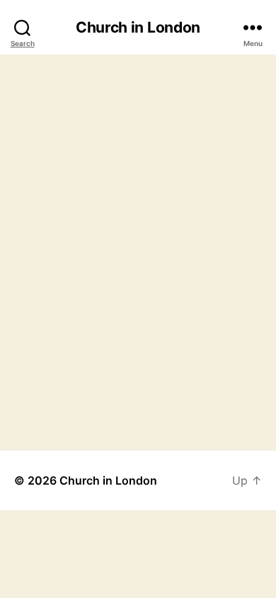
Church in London (138, 27)
